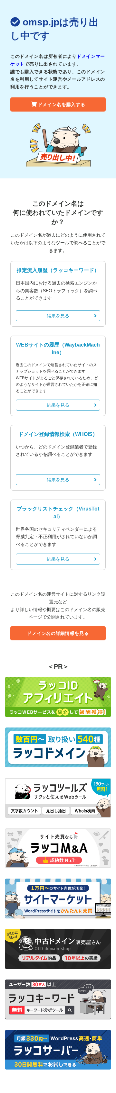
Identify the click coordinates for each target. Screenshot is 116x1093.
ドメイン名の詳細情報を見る (58, 633)
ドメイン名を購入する (61, 104)
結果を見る (58, 315)
